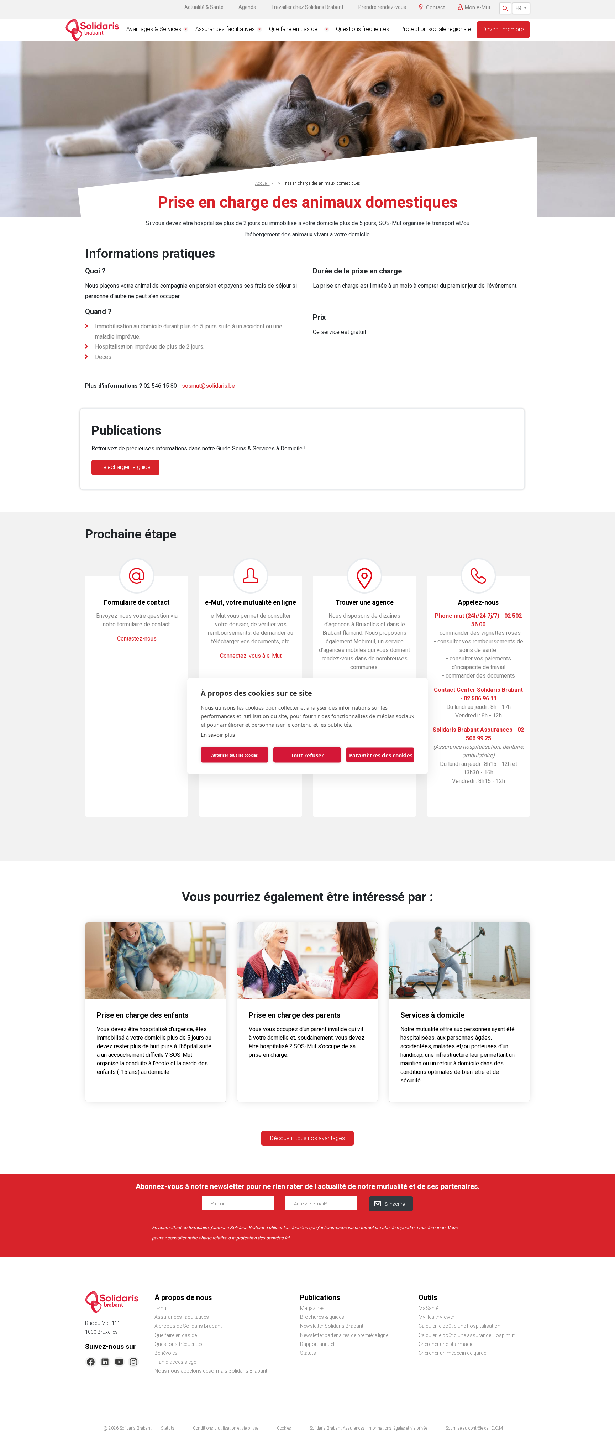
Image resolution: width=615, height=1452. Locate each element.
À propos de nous (183, 1297)
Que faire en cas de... (295, 29)
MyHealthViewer (436, 1317)
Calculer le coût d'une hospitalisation (459, 1326)
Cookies (284, 1428)
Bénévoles (166, 1353)
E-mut (161, 1308)
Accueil (262, 183)
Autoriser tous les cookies (234, 754)
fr (519, 8)
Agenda (247, 7)
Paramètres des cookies (380, 754)
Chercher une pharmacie (446, 1344)
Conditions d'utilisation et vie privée (225, 1428)
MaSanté (428, 1308)
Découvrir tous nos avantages (307, 1138)
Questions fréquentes (362, 29)
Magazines (312, 1308)
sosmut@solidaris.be (208, 385)
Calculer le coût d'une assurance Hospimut (467, 1335)
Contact (435, 7)
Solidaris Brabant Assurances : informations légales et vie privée (368, 1428)
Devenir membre (503, 29)
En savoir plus (218, 734)
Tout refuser (307, 754)
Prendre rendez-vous (382, 7)
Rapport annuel (317, 1344)
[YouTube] (119, 1362)
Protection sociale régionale (435, 29)
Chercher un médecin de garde (452, 1353)
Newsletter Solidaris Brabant (331, 1326)
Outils (428, 1297)
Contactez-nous (137, 638)
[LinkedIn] (105, 1362)
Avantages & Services (153, 29)
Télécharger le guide (125, 467)
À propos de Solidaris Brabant (188, 1326)
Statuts (308, 1353)
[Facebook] (90, 1362)
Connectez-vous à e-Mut (251, 655)
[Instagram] (133, 1362)
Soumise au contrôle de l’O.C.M (474, 1428)
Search (505, 8)
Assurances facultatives (225, 29)
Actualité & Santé (204, 7)
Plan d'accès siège (175, 1362)
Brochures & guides (322, 1317)
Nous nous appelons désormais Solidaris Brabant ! (211, 1371)
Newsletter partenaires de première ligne (344, 1335)
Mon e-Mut (477, 7)
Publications (320, 1297)
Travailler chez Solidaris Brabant (307, 7)
